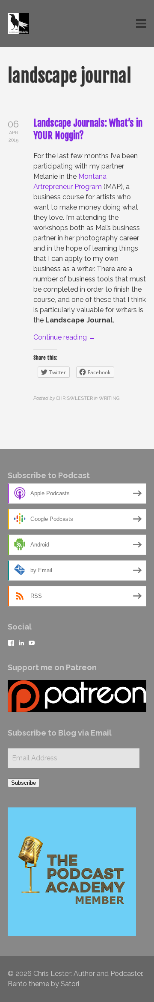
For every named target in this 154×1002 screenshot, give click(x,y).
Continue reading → (64, 337)
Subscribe (23, 783)
